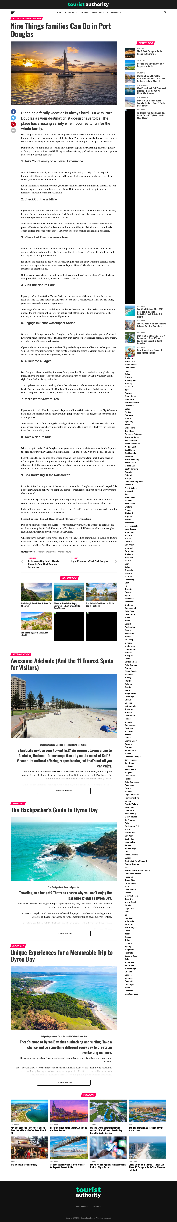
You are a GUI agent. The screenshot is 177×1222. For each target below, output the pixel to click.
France (128, 510)
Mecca (128, 754)
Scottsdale (129, 839)
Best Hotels (130, 450)
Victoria (128, 643)
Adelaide (129, 554)
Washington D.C (132, 826)
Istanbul (128, 681)
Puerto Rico (130, 833)
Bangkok (129, 905)
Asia (127, 494)
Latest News (130, 883)
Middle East (130, 466)
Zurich (128, 668)
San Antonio (130, 545)
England (128, 507)
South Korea (130, 396)
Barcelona (129, 965)
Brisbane (129, 605)
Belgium (128, 567)
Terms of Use (96, 1206)
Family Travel (131, 441)
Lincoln (128, 801)
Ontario (128, 592)
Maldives (129, 731)
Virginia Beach (131, 896)
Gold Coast (130, 368)
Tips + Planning (113, 12)
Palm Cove (129, 611)
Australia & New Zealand (136, 861)
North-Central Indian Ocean (137, 871)
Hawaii (127, 371)
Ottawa (128, 700)
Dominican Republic (134, 482)
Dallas (127, 409)
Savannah (129, 558)
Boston (128, 637)
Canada (128, 975)
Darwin (128, 687)
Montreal (129, 548)
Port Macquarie (132, 403)
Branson (128, 377)
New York (129, 918)
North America (131, 855)
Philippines (130, 497)
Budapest (129, 655)
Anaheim (129, 358)
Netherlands (130, 706)
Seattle (128, 630)
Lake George (130, 529)
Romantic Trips (132, 437)
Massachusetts (132, 526)
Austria (128, 418)
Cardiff (128, 624)
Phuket (128, 719)
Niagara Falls (130, 693)
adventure (51, 552)
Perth (127, 690)
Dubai (127, 959)
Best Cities (129, 456)
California (129, 406)
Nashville (129, 953)
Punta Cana (130, 361)
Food (127, 886)
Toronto (128, 589)
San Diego (129, 763)
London (128, 943)
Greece (128, 937)
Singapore (129, 950)
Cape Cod (129, 909)
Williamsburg (130, 814)
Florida (128, 412)
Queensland (130, 608)
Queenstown (130, 725)
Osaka (127, 659)
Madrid (128, 561)
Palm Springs (131, 665)
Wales (127, 621)
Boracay (128, 383)
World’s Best (97, 12)
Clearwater (129, 810)
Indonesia (129, 921)
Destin (128, 788)
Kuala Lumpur (131, 969)
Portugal (129, 393)
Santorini (129, 924)
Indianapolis (130, 380)
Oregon (128, 744)
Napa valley (130, 842)
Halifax (128, 779)
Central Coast (131, 741)
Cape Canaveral (132, 795)
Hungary (128, 652)
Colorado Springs (133, 757)
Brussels (129, 570)
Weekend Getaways (133, 434)
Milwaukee (129, 962)
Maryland (129, 772)
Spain (127, 988)
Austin (127, 618)
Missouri (129, 491)
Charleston (130, 716)
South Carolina (131, 469)
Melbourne (130, 646)
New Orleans (130, 769)
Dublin (128, 738)
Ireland (128, 735)
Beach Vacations (132, 444)
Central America (132, 864)
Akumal (128, 845)
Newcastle (129, 633)
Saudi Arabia (130, 750)
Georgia (128, 472)
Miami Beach (130, 902)
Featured (129, 877)
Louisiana (129, 766)
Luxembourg (130, 649)
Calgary (128, 374)
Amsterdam (130, 709)
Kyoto (127, 595)
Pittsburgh (129, 399)
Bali (126, 915)
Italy (126, 390)
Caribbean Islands (133, 874)
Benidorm (129, 602)
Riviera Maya (130, 848)
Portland (129, 747)
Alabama (128, 501)
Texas (127, 425)
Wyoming (129, 421)
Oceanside (129, 785)
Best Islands (130, 453)
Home (59, 12)
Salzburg (129, 640)
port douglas (65, 552)
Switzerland (130, 428)
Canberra (129, 728)
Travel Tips (130, 880)
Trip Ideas (84, 12)
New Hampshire (132, 798)
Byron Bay (129, 551)
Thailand (129, 513)
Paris (127, 912)
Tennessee (130, 504)
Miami (127, 829)
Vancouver (129, 599)
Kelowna (128, 684)
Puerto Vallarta (131, 804)
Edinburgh (129, 697)
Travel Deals (130, 463)
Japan (127, 934)
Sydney (128, 946)
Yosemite (129, 675)
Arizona (128, 576)
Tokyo (127, 940)
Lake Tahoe (130, 614)
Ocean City (129, 776)
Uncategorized (131, 994)
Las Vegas (129, 984)
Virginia (128, 516)
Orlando (128, 972)
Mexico (128, 538)
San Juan (129, 836)
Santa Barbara (131, 662)
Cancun (128, 542)
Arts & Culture (131, 488)
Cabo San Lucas (132, 782)
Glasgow (128, 573)
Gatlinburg (129, 580)
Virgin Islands (131, 817)
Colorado (129, 475)
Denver (128, 564)
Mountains (129, 532)
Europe (128, 478)
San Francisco (131, 760)
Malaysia (129, 978)
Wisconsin (129, 523)
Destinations (70, 12)
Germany (129, 415)
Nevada (128, 520)
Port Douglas (131, 927)
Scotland (129, 485)
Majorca (128, 535)
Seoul (127, 583)
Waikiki (128, 823)
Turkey (128, 678)
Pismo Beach (131, 671)
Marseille (129, 387)
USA (126, 852)
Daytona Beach (131, 956)
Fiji (126, 586)
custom (41, 552)
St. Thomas (130, 820)
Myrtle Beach (131, 365)
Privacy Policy (82, 1206)
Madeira (128, 792)
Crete (127, 931)
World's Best (130, 447)
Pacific (128, 893)
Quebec (128, 703)
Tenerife (129, 899)
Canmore (129, 991)
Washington (130, 627)
